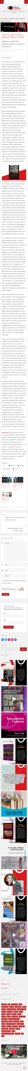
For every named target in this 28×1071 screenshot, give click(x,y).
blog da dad (14, 1004)
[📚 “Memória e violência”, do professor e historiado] (14, 961)
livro (18, 36)
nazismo (4, 1026)
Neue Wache (13, 285)
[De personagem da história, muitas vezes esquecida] (14, 856)
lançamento (11, 36)
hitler (8, 1016)
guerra (19, 34)
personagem (5, 37)
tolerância (13, 37)
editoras (4, 1011)
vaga (3, 1036)
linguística (16, 1021)
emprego (16, 1011)
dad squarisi (18, 1006)
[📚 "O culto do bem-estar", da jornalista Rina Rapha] (14, 935)
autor (3, 34)
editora (4, 1009)
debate (24, 1006)
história (4, 36)
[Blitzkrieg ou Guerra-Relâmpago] (7, 494)
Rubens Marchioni (6, 1031)
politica (9, 1026)
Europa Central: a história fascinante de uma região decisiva (18, 485)
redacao (18, 1028)
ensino (20, 1011)
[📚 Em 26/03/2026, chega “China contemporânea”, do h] (14, 751)
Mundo (23, 36)
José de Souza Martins (14, 1019)
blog (8, 34)
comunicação (5, 1006)
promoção (11, 1028)
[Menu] (2, 2)
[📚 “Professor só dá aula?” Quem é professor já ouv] (14, 699)
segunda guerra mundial (8, 1033)
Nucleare (9, 1064)
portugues (15, 1026)
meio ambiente (20, 1023)
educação (10, 1011)
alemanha (4, 1004)
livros (6, 508)
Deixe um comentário (8, 51)
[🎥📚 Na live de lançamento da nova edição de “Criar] (14, 882)
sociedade (17, 1033)
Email (4, 620)
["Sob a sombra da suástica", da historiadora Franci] (14, 672)
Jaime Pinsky (4, 988)
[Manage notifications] (24, 1068)
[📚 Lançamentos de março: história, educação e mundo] (14, 725)
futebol (8, 1014)
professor (21, 1026)
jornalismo (4, 1019)
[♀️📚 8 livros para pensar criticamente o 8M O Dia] (14, 804)
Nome (4, 613)
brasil (20, 1004)
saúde (13, 1031)
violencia (21, 37)
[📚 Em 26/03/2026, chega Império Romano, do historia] (14, 830)
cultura (11, 1006)
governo (13, 34)
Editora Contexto (20, 49)
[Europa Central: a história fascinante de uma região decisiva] (18, 480)
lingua (10, 1021)
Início (2, 18)
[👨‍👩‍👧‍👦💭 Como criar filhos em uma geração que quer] (14, 777)
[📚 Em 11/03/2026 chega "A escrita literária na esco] (14, 909)
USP (22, 1033)
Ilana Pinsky (15, 1016)
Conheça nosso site (5, 984)
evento (3, 1014)
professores (5, 1028)
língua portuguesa (10, 1023)
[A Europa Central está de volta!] (7, 480)
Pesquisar (23, 649)
